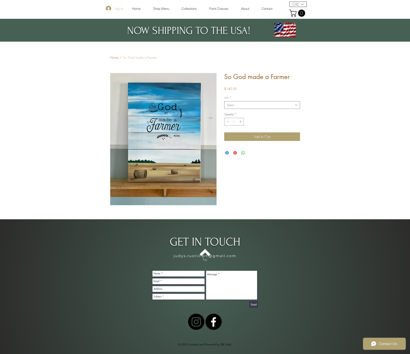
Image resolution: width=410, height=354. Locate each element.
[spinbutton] (234, 121)
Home (114, 57)
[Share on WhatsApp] (243, 152)
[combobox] (262, 105)
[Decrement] (227, 121)
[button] (298, 4)
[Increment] (240, 121)
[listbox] (298, 4)
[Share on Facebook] (227, 152)
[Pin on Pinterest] (235, 152)
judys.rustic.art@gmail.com (205, 256)
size (227, 97)
